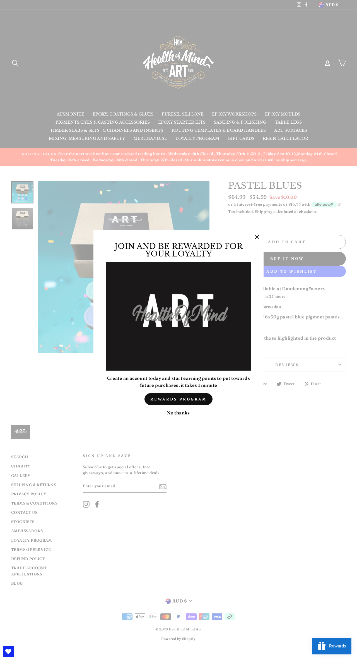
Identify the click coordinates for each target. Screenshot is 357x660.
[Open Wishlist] (8, 651)
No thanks (178, 413)
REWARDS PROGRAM (178, 399)
